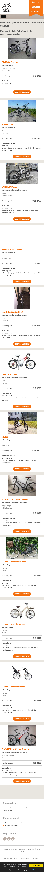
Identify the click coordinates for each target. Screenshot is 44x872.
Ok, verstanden (36, 865)
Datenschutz (25, 859)
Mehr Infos (32, 870)
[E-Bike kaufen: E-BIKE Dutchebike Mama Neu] (22, 673)
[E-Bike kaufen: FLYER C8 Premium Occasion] (22, 48)
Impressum (8, 859)
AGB (15, 859)
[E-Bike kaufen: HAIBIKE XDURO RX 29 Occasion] (22, 298)
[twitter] (13, 839)
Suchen (35, 859)
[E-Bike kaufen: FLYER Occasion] (22, 423)
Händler (35, 2)
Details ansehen (22, 92)
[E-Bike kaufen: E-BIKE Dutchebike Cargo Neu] (22, 610)
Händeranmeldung (11, 825)
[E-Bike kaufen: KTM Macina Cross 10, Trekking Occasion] (22, 485)
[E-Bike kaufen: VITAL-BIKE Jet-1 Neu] (22, 360)
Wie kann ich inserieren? (13, 823)
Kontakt (35, 12)
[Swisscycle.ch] (11, 7)
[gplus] (9, 839)
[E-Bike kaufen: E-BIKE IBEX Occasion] (22, 111)
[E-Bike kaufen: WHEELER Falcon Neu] (22, 173)
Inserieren (36, 7)
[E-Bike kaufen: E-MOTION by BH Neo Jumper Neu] (22, 735)
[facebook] (5, 839)
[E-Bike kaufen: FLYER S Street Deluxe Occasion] (22, 236)
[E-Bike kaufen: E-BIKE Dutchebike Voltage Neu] (22, 548)
